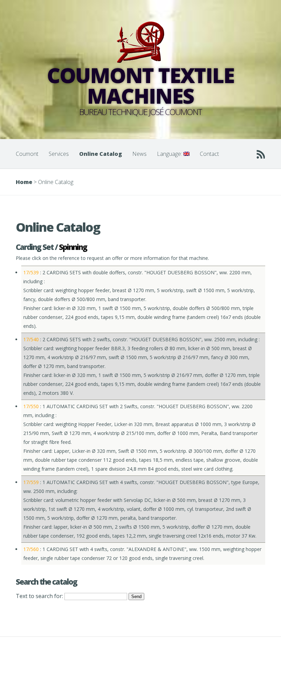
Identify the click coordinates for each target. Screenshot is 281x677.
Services (59, 154)
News (139, 154)
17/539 (31, 272)
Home (24, 182)
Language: (170, 154)
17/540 (31, 339)
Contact (209, 154)
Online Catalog (100, 154)
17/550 (31, 406)
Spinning (73, 247)
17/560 (31, 549)
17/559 (31, 482)
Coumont (27, 154)
